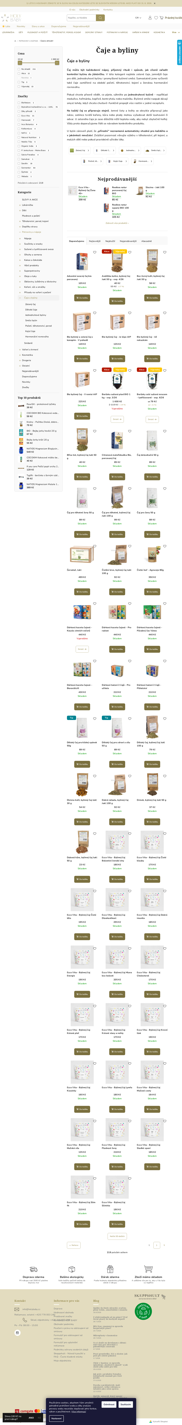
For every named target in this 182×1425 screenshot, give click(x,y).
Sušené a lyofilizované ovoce (39, 249)
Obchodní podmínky (89, 9)
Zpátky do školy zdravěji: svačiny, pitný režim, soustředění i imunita (110, 1309)
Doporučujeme (58, 26)
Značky (25, 387)
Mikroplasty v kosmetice (105, 1335)
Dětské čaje (31, 309)
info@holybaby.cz (31, 1309)
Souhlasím (126, 1404)
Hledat (100, 17)
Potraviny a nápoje (31, 232)
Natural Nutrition (30, 137)
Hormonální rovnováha (37, 336)
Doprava (58, 1308)
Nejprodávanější (81, 26)
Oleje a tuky (30, 276)
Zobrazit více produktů (116, 223)
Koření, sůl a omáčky (34, 287)
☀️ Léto (6, 26)
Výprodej (27, 86)
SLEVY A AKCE (30, 199)
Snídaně (28, 343)
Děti (24, 210)
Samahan (27, 159)
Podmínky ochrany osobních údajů (71, 1349)
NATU (25, 133)
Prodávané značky (63, 1316)
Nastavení (56, 1418)
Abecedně (146, 241)
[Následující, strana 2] (156, 1245)
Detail (116, 419)
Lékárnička (27, 205)
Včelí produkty (31, 265)
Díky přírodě (28, 111)
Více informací (78, 1411)
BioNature (27, 102)
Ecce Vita (27, 115)
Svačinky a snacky (33, 243)
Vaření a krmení (30, 349)
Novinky (21, 26)
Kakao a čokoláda (33, 260)
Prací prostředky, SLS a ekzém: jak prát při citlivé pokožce (110, 1355)
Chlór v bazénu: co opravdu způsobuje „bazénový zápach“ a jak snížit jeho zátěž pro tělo (110, 1365)
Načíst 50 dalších (117, 1236)
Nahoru (75, 1245)
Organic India (29, 146)
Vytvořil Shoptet (160, 1421)
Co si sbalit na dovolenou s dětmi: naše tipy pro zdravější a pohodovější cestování (109, 1344)
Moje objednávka (62, 1360)
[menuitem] (8, 32)
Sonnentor (28, 168)
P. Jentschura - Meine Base (35, 150)
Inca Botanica (29, 124)
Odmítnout (109, 1404)
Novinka (26, 77)
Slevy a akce (38, 26)
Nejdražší (110, 241)
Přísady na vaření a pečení (37, 292)
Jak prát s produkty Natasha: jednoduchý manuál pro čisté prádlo (107, 1376)
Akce (25, 73)
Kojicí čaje (30, 331)
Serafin (26, 163)
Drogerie (26, 360)
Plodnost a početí (31, 215)
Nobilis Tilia (28, 141)
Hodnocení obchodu (64, 1312)
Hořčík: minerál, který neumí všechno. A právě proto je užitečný (110, 1397)
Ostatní (26, 365)
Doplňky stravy (30, 226)
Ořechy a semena (33, 254)
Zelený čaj (30, 304)
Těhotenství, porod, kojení (35, 221)
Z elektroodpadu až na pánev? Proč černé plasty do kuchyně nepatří (110, 1318)
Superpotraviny (32, 270)
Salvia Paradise (30, 154)
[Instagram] (17, 1333)
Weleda (26, 176)
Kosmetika (27, 355)
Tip (24, 82)
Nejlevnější (94, 241)
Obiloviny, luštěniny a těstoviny (40, 281)
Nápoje (28, 238)
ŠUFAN (26, 172)
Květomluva (28, 128)
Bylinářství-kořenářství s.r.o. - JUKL (39, 107)
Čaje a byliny (30, 297)
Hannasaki (27, 120)
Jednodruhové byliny (35, 315)
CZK (137, 17)
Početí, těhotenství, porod (38, 325)
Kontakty (108, 9)
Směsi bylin (31, 320)
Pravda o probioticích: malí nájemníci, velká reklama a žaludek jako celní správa (106, 1387)
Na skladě (28, 69)
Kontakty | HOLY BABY (65, 1320)
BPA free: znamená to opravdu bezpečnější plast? (108, 1327)
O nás (72, 9)
